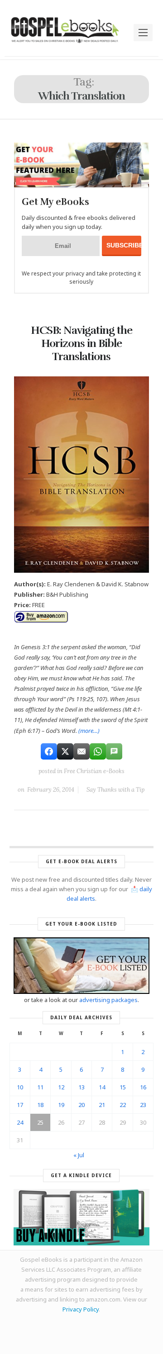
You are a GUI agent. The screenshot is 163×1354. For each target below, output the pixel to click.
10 (20, 1087)
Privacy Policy (80, 1309)
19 (61, 1105)
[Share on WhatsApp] (98, 751)
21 (102, 1105)
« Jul (78, 1155)
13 (81, 1087)
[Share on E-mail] (81, 751)
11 (40, 1087)
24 (20, 1122)
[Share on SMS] (114, 751)
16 (143, 1087)
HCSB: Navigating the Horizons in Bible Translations (81, 343)
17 (20, 1105)
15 (123, 1087)
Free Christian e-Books (94, 771)
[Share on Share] (49, 751)
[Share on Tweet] (65, 751)
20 (81, 1105)
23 (143, 1105)
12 (61, 1087)
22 (123, 1105)
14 (102, 1087)
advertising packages (108, 1000)
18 (40, 1105)
